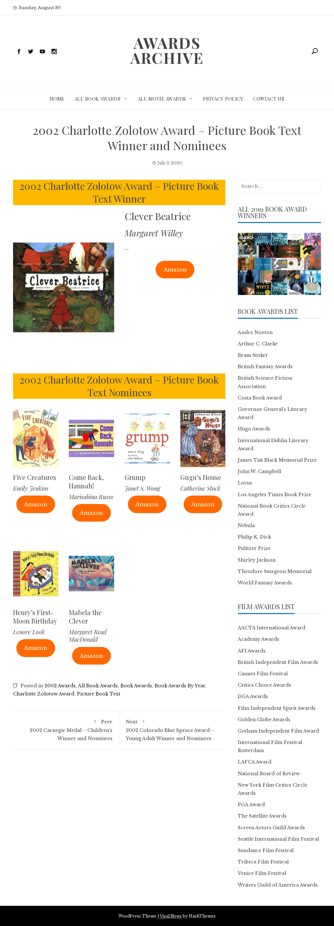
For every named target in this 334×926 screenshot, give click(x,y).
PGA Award (251, 804)
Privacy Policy (223, 98)
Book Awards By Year (180, 686)
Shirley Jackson (257, 560)
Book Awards (136, 686)
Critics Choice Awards (264, 685)
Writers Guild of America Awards (278, 885)
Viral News (171, 916)
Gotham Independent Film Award (278, 731)
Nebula (246, 525)
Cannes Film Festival (263, 674)
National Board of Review (269, 774)
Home (57, 98)
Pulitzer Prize (254, 548)
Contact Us (268, 98)
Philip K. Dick (254, 537)
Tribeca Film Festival (263, 862)
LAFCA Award (254, 762)
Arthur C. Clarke (258, 344)
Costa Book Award (260, 398)
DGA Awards (253, 696)
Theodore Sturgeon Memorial (274, 571)
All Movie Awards (162, 98)
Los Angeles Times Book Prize (274, 495)
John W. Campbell (259, 471)
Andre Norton (255, 332)
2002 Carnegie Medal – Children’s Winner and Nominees (71, 730)
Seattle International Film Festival (278, 839)
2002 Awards (60, 686)
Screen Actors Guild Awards (271, 828)
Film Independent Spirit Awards (276, 708)
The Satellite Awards (262, 816)
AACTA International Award (271, 628)
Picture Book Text (98, 694)
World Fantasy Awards (265, 583)
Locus (245, 483)
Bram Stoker (253, 355)
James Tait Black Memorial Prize (277, 460)
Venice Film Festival (262, 873)
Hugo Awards (254, 429)
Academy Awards (258, 639)
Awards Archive (167, 50)
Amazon (175, 269)
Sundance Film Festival (266, 850)
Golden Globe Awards (264, 720)
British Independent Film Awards (278, 662)
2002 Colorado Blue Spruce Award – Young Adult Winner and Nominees (170, 730)
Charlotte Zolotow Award (43, 694)
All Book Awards (97, 98)
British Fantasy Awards (265, 367)
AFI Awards (252, 651)
